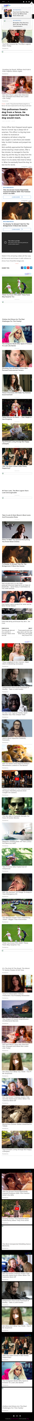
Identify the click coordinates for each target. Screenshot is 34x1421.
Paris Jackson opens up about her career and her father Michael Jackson (16, 605)
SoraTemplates (14, 1418)
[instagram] (29, 2)
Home (3, 104)
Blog (28, 1418)
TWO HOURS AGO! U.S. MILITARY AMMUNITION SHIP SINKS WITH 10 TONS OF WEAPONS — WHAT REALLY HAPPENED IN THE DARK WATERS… (16, 586)
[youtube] (31, 2)
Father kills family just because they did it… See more (16, 622)
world (7, 104)
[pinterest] (26, 2)
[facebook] (23, 2)
